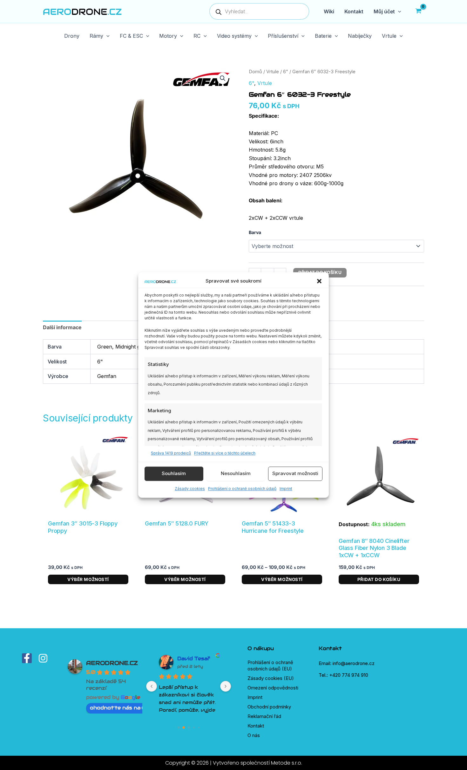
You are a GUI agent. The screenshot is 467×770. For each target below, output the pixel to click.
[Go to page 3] (194, 728)
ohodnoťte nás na (115, 707)
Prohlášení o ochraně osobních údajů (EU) (270, 665)
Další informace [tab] (62, 327)
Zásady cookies (190, 488)
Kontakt (255, 726)
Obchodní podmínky (269, 707)
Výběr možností (88, 579)
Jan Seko (190, 658)
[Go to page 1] (183, 728)
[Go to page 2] (188, 727)
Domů (255, 72)
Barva (255, 232)
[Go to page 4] (199, 727)
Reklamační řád (264, 716)
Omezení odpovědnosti (272, 688)
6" (285, 72)
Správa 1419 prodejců (171, 453)
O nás (253, 735)
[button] (319, 281)
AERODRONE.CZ (112, 663)
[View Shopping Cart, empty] (418, 11)
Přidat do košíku (379, 579)
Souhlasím (174, 474)
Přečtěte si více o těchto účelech (224, 453)
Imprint (286, 488)
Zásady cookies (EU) (270, 678)
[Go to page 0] (178, 727)
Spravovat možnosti (295, 474)
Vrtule (272, 72)
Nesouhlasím (236, 474)
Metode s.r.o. (286, 763)
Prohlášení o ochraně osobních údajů (242, 488)
